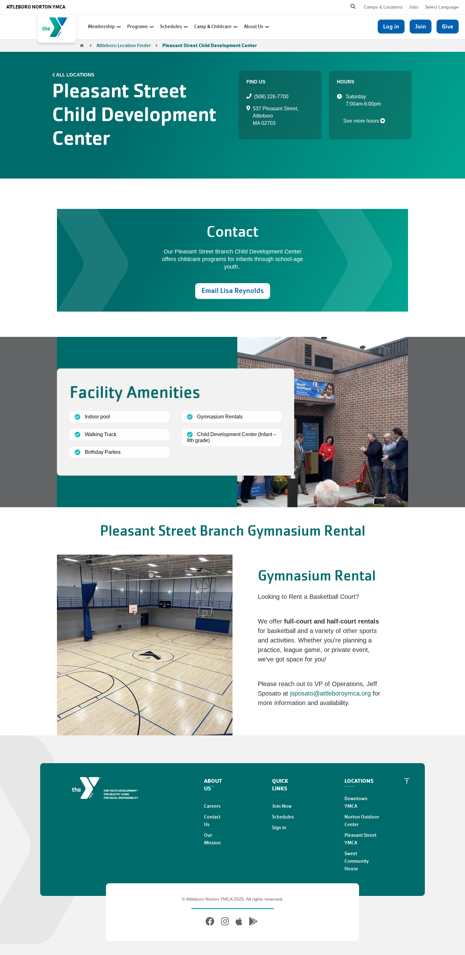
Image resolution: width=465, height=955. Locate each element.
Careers (212, 806)
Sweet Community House (356, 861)
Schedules (172, 26)
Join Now (282, 806)
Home (82, 45)
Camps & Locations (383, 6)
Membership (102, 26)
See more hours (361, 121)
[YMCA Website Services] (57, 28)
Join (420, 26)
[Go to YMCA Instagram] (225, 922)
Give (447, 26)
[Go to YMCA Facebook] (211, 922)
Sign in (279, 827)
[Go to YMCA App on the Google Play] (253, 922)
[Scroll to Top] (407, 781)
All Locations (75, 74)
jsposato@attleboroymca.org (330, 693)
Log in (391, 26)
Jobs (413, 6)
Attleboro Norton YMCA (35, 7)
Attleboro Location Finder (123, 45)
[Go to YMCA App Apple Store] (239, 922)
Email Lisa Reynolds (233, 290)
